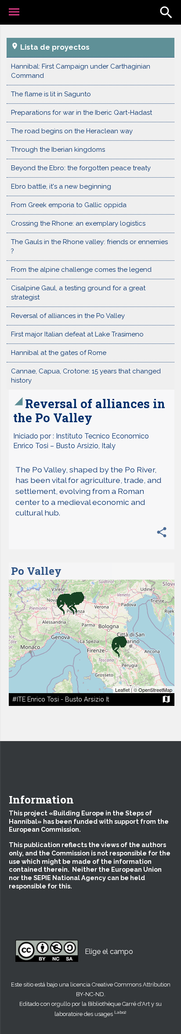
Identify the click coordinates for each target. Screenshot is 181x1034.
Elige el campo (109, 951)
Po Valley (36, 571)
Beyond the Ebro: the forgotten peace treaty (81, 168)
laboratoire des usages (90, 1014)
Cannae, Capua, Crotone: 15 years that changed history (86, 375)
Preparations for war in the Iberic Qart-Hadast (81, 113)
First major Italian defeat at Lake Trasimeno (77, 334)
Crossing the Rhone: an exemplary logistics (78, 223)
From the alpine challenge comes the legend (81, 270)
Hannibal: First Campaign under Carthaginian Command (80, 71)
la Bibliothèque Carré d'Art (116, 1004)
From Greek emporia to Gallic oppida (69, 205)
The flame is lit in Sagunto (51, 94)
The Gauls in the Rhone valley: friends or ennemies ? (89, 246)
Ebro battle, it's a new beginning (61, 186)
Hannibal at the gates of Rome (58, 353)
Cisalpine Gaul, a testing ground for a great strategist (78, 292)
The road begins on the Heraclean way (72, 131)
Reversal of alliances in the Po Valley (68, 316)
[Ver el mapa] (91, 636)
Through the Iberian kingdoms (58, 149)
